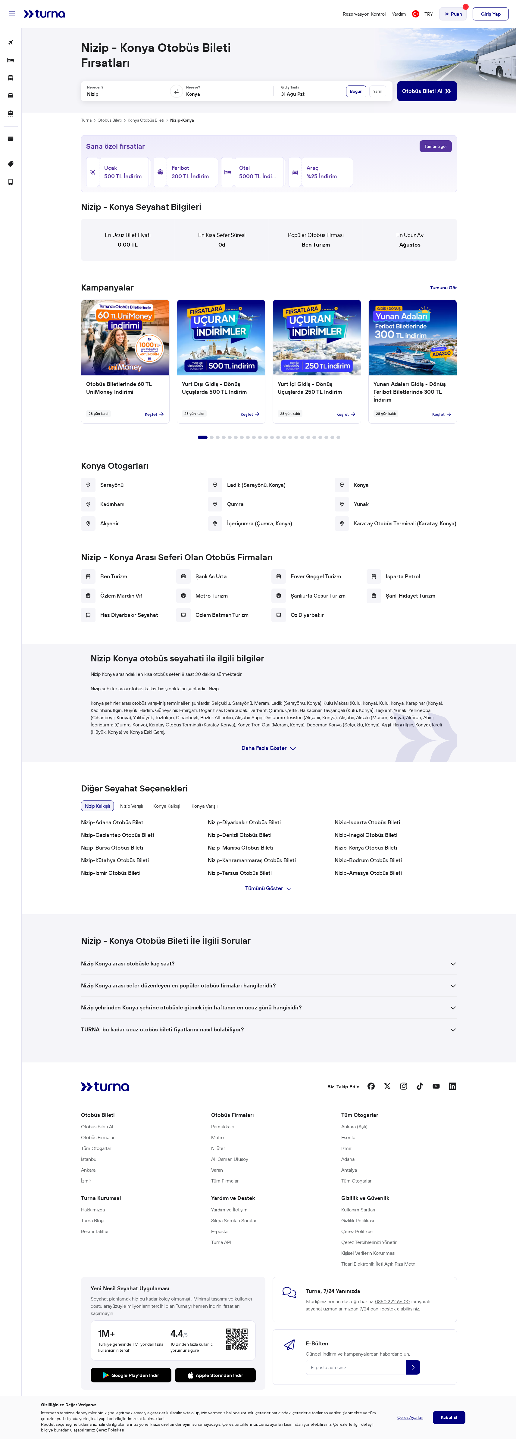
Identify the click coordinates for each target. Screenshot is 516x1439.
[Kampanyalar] (11, 164)
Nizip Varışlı (131, 806)
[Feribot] (11, 114)
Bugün (356, 91)
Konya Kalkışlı (167, 806)
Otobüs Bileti (110, 120)
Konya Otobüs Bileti (146, 120)
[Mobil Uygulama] (11, 182)
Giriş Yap (491, 14)
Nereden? (95, 87)
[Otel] (11, 60)
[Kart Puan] (11, 139)
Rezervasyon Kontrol (364, 14)
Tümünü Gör (443, 287)
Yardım (399, 14)
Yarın (377, 91)
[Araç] (11, 96)
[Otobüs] (11, 78)
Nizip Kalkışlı (97, 806)
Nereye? (193, 87)
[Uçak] (11, 43)
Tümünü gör (435, 146)
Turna (86, 120)
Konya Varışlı (204, 806)
